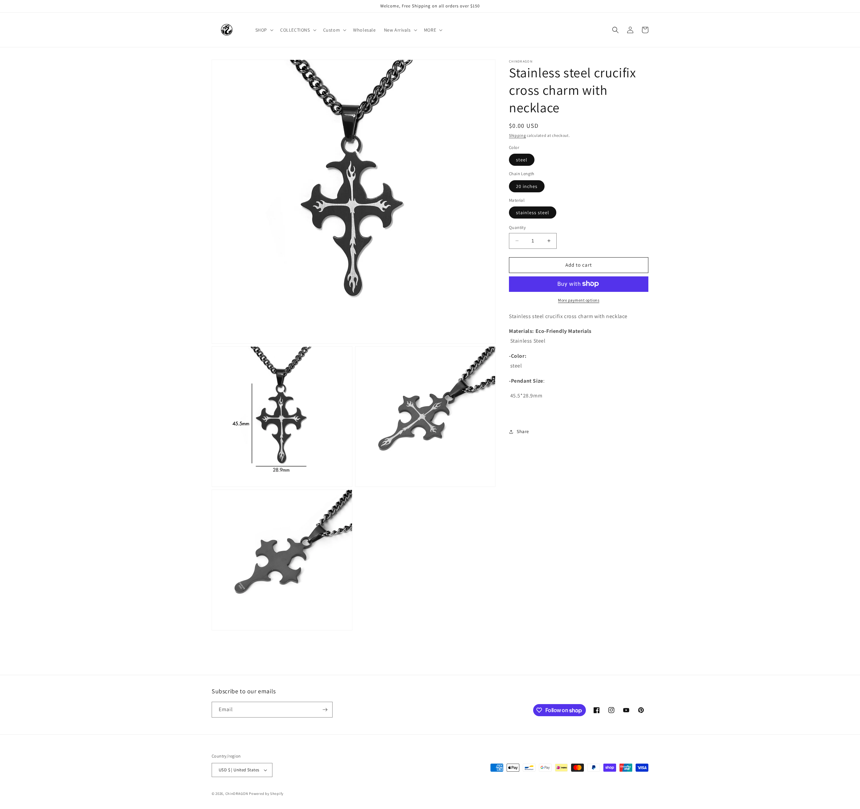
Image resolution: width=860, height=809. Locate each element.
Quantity (517, 227)
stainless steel (532, 212)
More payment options (578, 299)
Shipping (517, 135)
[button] (263, 30)
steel (521, 160)
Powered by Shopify (266, 793)
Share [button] (523, 431)
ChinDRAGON (236, 793)
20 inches (527, 186)
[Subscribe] (324, 710)
